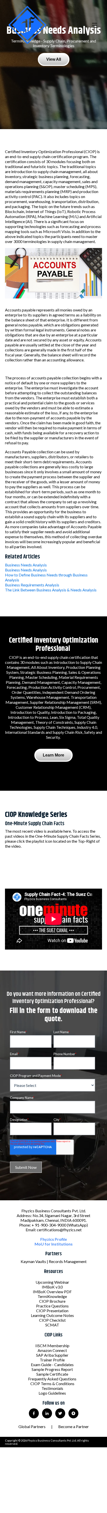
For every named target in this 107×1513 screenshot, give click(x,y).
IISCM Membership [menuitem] (52, 1345)
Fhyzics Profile (53, 1239)
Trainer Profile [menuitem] (52, 1359)
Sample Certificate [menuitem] (52, 1374)
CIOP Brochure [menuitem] (52, 1301)
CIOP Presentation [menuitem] (52, 1310)
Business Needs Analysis (26, 564)
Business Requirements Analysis (32, 584)
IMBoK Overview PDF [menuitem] (52, 1291)
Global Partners (32, 1426)
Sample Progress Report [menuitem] (52, 1369)
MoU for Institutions (54, 1244)
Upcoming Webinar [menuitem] (52, 1282)
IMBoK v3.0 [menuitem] (52, 1286)
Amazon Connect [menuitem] (52, 1350)
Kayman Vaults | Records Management (54, 1261)
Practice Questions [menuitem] (52, 1305)
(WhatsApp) (77, 1225)
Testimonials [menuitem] (52, 1388)
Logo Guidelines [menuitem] (52, 1393)
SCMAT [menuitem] (52, 1324)
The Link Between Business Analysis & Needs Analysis (51, 589)
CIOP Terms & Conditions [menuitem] (52, 1383)
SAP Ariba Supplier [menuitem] (52, 1355)
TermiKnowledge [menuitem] (52, 1296)
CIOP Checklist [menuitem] (52, 1320)
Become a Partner (73, 1426)
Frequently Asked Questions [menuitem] (52, 1378)
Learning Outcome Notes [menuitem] (52, 1315)
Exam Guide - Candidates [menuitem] (52, 1364)
